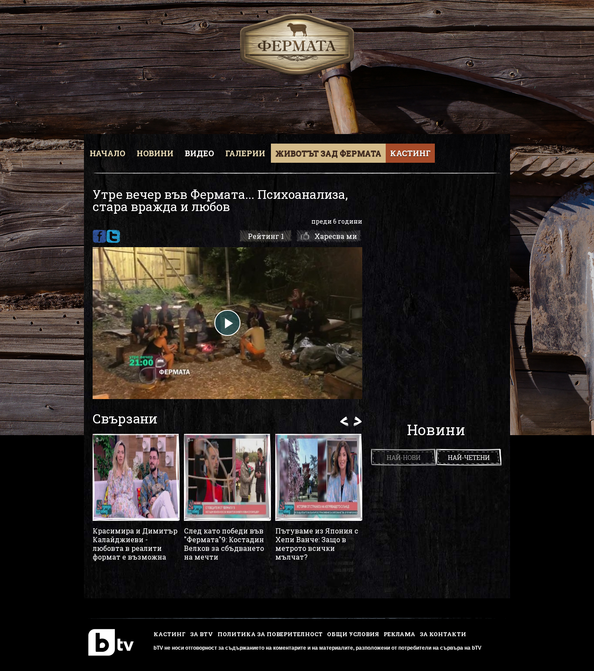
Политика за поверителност (270, 634)
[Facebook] (99, 236)
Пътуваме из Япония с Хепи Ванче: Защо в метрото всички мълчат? (316, 544)
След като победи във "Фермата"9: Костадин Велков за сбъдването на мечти (224, 544)
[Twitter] (113, 236)
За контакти (443, 634)
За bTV (201, 634)
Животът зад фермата (328, 153)
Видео (199, 153)
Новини (155, 153)
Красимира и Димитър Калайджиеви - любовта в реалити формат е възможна (135, 544)
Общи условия (353, 634)
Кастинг (410, 153)
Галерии (245, 153)
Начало (107, 153)
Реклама (399, 634)
